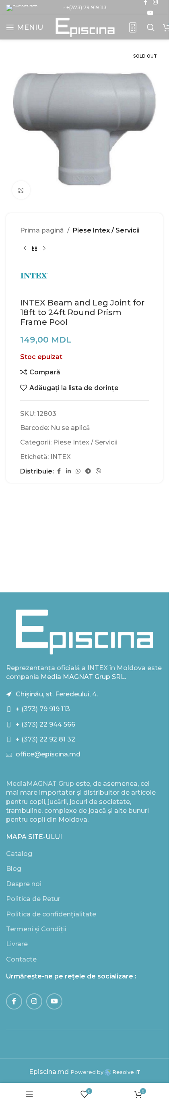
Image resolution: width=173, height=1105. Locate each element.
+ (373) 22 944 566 (45, 724)
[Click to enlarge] (21, 190)
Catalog (19, 854)
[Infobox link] (133, 27)
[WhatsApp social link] (78, 471)
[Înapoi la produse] (34, 248)
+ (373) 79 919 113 (43, 709)
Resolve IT (125, 1072)
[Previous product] (25, 248)
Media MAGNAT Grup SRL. (83, 677)
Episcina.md (49, 1072)
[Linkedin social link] (68, 471)
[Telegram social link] (88, 471)
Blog (13, 868)
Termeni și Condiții (36, 929)
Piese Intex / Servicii (106, 230)
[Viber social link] (98, 471)
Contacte (21, 959)
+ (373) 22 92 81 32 (45, 739)
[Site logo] (85, 27)
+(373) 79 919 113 (86, 7)
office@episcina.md (48, 754)
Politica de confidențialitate (51, 914)
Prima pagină (42, 230)
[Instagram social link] (34, 1001)
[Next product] (44, 248)
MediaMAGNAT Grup (40, 783)
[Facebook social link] (59, 471)
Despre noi (23, 884)
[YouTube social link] (150, 13)
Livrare (17, 944)
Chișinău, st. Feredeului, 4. (57, 694)
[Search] (151, 27)
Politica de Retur (33, 899)
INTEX (60, 457)
